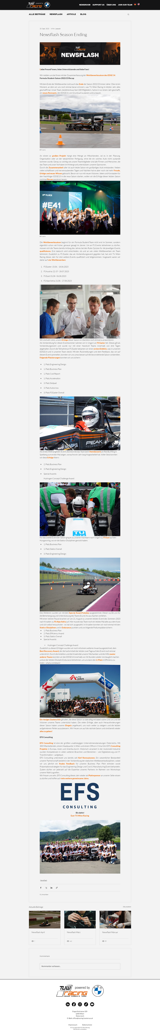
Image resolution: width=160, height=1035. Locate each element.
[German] (135, 4)
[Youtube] (92, 1004)
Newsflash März (73, 932)
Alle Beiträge (37, 14)
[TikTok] (86, 1004)
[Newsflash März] (80, 919)
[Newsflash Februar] (115, 919)
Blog (83, 14)
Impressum (72, 1025)
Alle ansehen (127, 907)
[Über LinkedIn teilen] (51, 888)
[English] (138, 4)
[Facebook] (74, 1004)
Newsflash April (38, 932)
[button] (128, 14)
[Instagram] (80, 1004)
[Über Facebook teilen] (41, 888)
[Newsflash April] (44, 919)
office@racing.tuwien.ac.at (83, 1018)
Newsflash (56, 14)
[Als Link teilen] (57, 888)
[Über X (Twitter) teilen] (46, 888)
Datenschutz (87, 1025)
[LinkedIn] (68, 1004)
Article (71, 14)
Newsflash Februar (110, 932)
